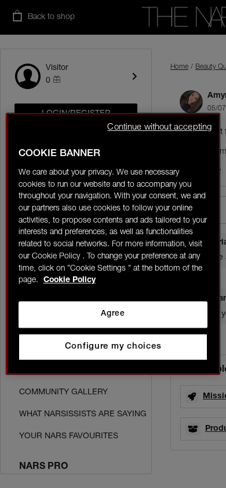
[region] (113, 244)
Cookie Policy (69, 281)
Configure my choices (113, 346)
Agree (113, 314)
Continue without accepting (159, 127)
